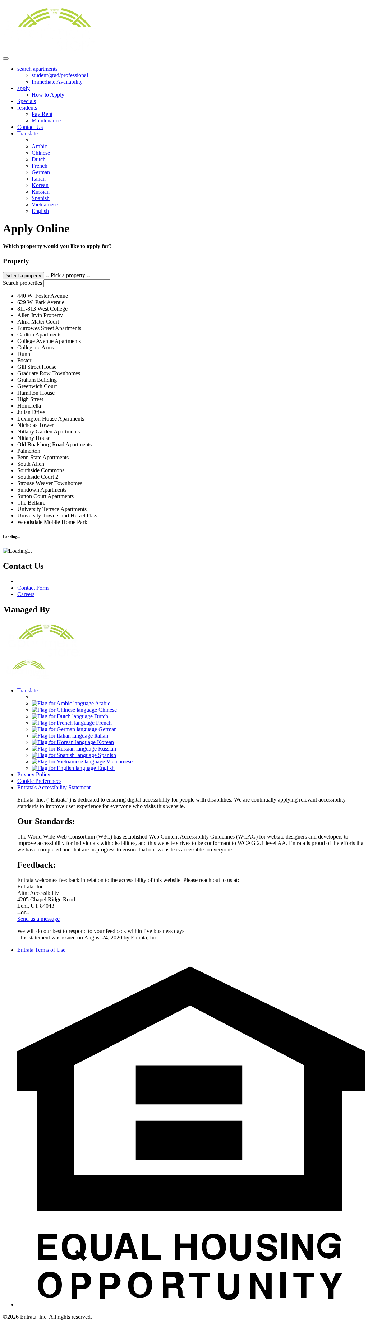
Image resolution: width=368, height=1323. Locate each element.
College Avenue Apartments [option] (49, 341)
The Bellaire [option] (31, 503)
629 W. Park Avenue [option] (40, 302)
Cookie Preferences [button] (39, 781)
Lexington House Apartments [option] (50, 419)
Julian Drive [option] (31, 412)
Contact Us (30, 127)
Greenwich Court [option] (37, 386)
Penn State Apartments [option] (43, 457)
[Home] (52, 50)
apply (23, 88)
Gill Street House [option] (36, 367)
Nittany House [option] (33, 438)
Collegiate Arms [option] (35, 347)
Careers (25, 594)
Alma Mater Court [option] (38, 322)
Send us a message (38, 919)
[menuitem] (191, 75)
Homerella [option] (29, 406)
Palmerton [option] (28, 451)
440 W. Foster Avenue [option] (42, 296)
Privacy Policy (33, 774)
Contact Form (33, 588)
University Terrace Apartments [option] (52, 509)
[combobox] (184, 398)
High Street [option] (30, 399)
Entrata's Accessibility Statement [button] (54, 787)
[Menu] (6, 58)
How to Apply (48, 95)
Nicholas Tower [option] (35, 425)
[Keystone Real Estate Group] (44, 655)
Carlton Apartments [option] (39, 334)
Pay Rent (42, 114)
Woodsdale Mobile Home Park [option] (52, 522)
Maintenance (46, 120)
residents (27, 108)
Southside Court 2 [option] (37, 477)
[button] (191, 1304)
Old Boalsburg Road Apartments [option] (54, 444)
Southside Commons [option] (40, 470)
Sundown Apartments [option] (41, 490)
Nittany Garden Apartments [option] (48, 431)
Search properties (22, 283)
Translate (27, 133)
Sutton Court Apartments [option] (45, 496)
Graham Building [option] (37, 380)
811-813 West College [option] (42, 309)
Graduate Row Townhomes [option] (48, 373)
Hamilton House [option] (36, 393)
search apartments (37, 69)
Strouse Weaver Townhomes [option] (49, 483)
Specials (26, 101)
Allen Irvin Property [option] (40, 315)
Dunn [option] (23, 354)
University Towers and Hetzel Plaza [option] (58, 515)
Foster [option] (24, 360)
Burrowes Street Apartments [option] (49, 328)
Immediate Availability (57, 82)
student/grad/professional (60, 75)
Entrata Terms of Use (41, 950)
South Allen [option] (30, 464)
